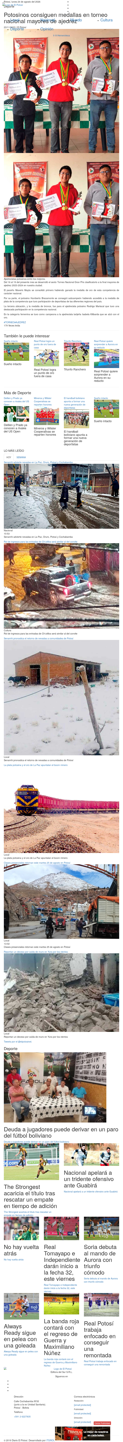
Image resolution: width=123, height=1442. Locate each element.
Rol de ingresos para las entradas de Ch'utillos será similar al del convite (40, 541)
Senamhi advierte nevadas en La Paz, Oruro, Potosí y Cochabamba (38, 462)
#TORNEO (9, 322)
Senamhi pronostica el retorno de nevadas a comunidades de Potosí (38, 638)
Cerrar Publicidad (102, 1423)
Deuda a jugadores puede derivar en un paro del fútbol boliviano (36, 1141)
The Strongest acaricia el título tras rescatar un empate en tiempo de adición (27, 1213)
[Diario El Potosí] (30, 4)
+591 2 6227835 (22, 1416)
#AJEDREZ (20, 322)
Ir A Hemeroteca (61, 35)
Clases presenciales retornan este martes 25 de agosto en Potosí (37, 862)
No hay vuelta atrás (14, 1259)
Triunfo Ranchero (73, 341)
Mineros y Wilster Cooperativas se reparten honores (43, 401)
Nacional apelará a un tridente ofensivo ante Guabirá (91, 1191)
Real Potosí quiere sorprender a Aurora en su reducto (106, 344)
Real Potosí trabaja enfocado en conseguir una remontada (100, 1363)
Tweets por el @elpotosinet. (18, 1041)
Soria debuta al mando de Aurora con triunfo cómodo (101, 1280)
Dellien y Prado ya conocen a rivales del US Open (16, 401)
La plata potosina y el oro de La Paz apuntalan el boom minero (36, 765)
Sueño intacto (11, 341)
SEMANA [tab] (21, 457)
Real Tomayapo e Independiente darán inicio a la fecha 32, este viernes (60, 1288)
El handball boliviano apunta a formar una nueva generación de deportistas (74, 402)
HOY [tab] (8, 457)
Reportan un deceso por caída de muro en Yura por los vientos (36, 951)
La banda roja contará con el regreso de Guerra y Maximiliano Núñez (60, 1362)
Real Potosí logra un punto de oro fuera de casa (45, 344)
